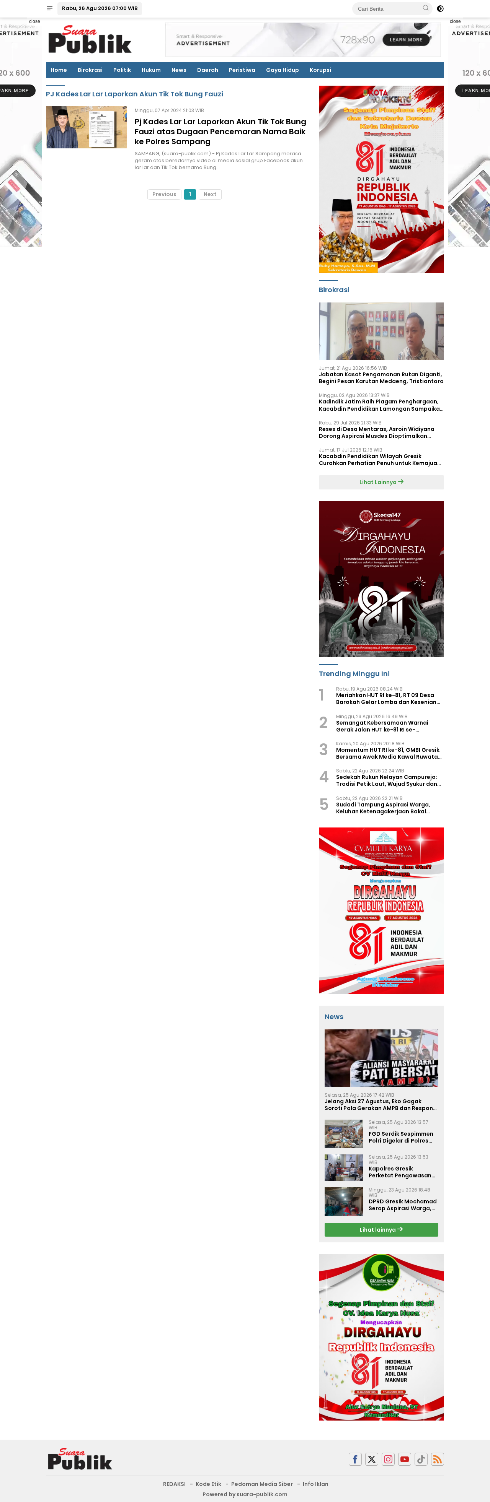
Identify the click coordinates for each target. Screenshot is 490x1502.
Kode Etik (208, 1484)
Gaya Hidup (282, 70)
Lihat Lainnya (378, 482)
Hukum (151, 70)
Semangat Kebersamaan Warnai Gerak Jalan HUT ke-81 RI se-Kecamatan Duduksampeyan (382, 726)
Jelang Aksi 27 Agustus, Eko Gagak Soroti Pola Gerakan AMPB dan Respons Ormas (380, 1105)
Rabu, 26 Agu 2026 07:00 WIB (99, 8)
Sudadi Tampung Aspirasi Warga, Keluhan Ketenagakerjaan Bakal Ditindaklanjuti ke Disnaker (383, 808)
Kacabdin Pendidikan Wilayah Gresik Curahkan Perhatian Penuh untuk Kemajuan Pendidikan (380, 460)
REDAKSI (174, 1484)
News (179, 70)
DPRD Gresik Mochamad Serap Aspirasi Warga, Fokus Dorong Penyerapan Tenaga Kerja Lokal (403, 1205)
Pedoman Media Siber (262, 1484)
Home (59, 70)
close (34, 21)
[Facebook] (355, 1459)
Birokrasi (90, 70)
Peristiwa (242, 70)
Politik (122, 70)
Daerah (207, 70)
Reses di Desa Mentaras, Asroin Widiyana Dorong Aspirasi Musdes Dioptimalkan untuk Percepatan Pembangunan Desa (376, 432)
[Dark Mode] (440, 8)
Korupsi (320, 70)
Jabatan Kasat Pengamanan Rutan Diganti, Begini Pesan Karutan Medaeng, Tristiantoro (381, 378)
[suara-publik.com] (80, 1459)
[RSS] (437, 1459)
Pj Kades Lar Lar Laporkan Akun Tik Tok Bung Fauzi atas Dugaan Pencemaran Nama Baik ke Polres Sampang (220, 131)
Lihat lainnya (378, 1230)
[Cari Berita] (426, 8)
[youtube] (404, 1459)
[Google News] (421, 1459)
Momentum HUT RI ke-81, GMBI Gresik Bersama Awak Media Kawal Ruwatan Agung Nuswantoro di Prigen (388, 753)
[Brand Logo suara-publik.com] (90, 39)
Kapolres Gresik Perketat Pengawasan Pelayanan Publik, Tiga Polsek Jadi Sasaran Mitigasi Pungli (400, 1172)
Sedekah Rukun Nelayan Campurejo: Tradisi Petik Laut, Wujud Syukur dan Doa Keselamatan (386, 780)
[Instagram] (388, 1459)
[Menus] (50, 8)
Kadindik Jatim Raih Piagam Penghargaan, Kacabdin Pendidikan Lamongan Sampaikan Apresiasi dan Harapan (381, 405)
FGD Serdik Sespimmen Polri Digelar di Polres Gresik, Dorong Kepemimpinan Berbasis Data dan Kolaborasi (403, 1137)
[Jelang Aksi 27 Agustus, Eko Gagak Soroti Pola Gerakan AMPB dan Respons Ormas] (381, 1058)
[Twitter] (371, 1459)
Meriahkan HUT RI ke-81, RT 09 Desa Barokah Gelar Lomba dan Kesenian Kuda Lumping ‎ (386, 698)
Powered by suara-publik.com (245, 1494)
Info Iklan (315, 1484)
